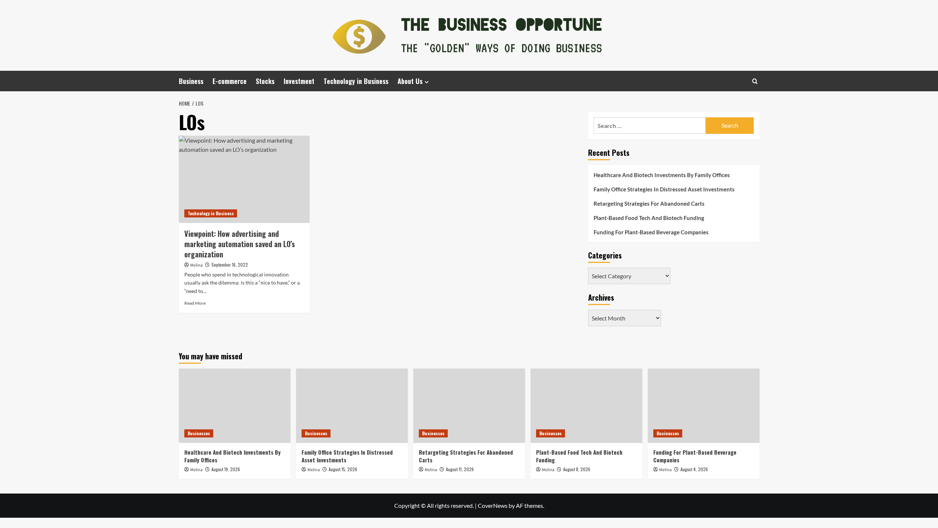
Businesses (199, 433)
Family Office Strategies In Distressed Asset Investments (664, 189)
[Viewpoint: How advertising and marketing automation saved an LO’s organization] (244, 179)
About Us (410, 81)
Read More (195, 303)
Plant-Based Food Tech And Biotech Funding (649, 217)
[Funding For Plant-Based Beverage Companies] (704, 405)
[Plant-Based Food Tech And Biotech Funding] (586, 405)
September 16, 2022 (229, 264)
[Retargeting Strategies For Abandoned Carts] (469, 405)
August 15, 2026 (343, 469)
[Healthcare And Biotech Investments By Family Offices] (235, 405)
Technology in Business (356, 81)
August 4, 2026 (694, 469)
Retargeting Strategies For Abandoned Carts (649, 203)
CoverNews (492, 505)
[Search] (755, 81)
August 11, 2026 (460, 469)
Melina (196, 265)
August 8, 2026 (576, 469)
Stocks (265, 81)
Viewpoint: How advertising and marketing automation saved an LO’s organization (239, 244)
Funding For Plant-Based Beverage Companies (651, 232)
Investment (299, 81)
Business (191, 81)
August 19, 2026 (225, 469)
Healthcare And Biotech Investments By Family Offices (662, 175)
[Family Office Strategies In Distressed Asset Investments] (352, 405)
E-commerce (230, 81)
